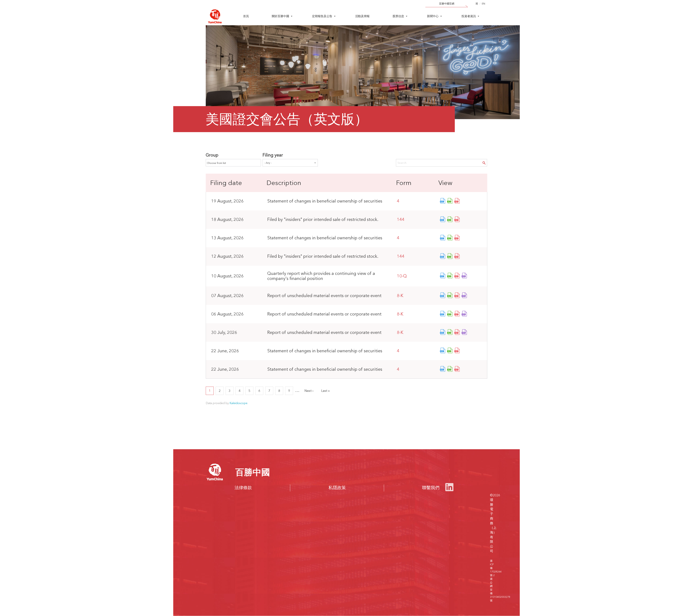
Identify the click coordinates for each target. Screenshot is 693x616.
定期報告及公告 (322, 16)
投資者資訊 (468, 16)
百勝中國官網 (446, 3)
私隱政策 (337, 487)
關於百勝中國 (280, 16)
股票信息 (398, 16)
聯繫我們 (430, 487)
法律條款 (243, 487)
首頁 (246, 16)
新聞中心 (433, 16)
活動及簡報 (362, 16)
